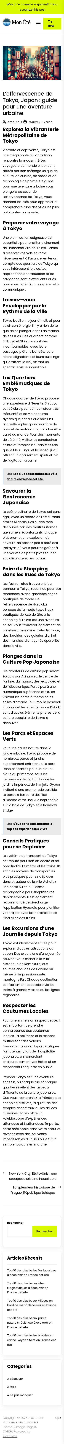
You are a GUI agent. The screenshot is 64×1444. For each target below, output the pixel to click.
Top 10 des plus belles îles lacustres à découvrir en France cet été (31, 1272)
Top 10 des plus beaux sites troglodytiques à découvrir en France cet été (27, 1287)
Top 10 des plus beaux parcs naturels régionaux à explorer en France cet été (29, 1322)
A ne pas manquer (20, 1395)
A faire (48, 122)
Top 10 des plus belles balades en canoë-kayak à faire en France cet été (31, 1340)
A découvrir (15, 1379)
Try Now (51, 23)
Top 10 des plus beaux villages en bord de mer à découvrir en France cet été (31, 1305)
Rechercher (15, 1223)
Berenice (13, 122)
